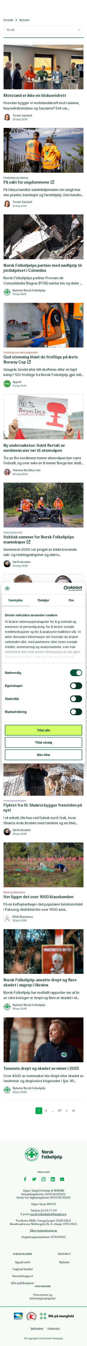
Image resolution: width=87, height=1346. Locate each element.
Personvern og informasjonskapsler (43, 1296)
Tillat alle (43, 730)
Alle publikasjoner (22, 1283)
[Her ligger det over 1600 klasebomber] (43, 844)
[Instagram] (43, 1179)
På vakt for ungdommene (26, 182)
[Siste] (73, 1110)
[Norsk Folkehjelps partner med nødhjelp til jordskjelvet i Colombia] (43, 216)
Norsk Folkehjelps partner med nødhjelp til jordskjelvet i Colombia (42, 268)
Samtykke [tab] (15, 600)
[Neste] (66, 1110)
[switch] (76, 685)
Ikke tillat (43, 754)
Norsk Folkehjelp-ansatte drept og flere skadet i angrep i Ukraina (40, 982)
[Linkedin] (52, 1179)
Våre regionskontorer (43, 1230)
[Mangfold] (57, 1316)
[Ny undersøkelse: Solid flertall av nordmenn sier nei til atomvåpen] (43, 396)
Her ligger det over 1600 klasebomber (38, 896)
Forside (8, 20)
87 (60, 1110)
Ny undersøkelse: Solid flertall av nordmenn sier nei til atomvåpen (34, 448)
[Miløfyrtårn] (18, 1316)
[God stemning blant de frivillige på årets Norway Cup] (43, 304)
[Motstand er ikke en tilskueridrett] (43, 46)
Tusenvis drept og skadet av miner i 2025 (41, 1068)
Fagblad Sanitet (23, 1269)
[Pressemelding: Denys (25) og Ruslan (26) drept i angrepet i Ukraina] (43, 576)
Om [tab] (71, 600)
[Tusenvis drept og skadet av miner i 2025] (43, 1019)
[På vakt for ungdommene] (43, 130)
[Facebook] (24, 1179)
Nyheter (64, 1262)
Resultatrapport (22, 1276)
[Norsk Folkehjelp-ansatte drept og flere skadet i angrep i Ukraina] (43, 931)
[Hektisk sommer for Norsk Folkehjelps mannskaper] (43, 484)
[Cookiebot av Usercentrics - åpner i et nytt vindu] (63, 588)
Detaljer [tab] (43, 600)
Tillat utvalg (43, 742)
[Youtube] (62, 1179)
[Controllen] (31, 1316)
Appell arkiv (22, 1262)
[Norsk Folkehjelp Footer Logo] (43, 1155)
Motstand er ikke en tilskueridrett (34, 95)
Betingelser (37, 1328)
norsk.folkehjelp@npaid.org (48, 1214)
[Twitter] (34, 1179)
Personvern (54, 1328)
